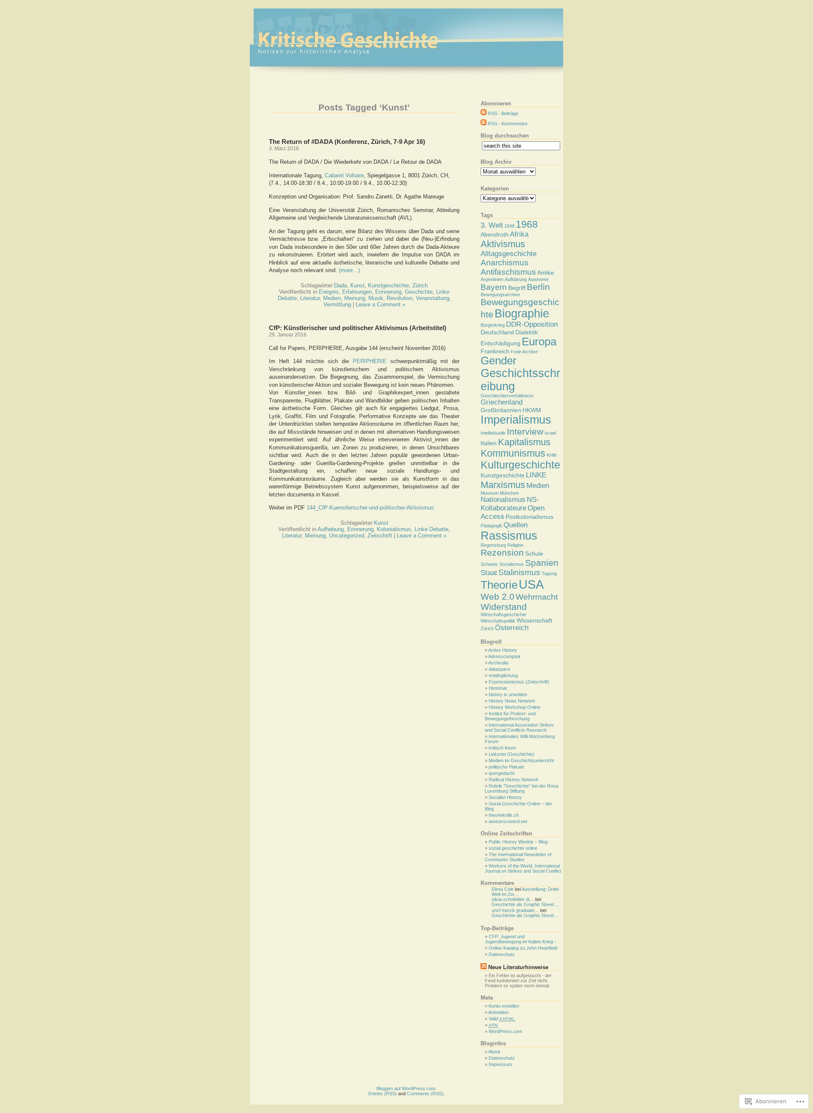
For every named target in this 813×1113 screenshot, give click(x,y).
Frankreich (495, 351)
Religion (515, 545)
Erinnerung (388, 292)
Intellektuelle (493, 432)
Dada (340, 285)
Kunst (357, 285)
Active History (502, 650)
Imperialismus (516, 419)
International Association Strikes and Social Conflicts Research (519, 727)
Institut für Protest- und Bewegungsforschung (510, 716)
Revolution (399, 298)
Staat (489, 573)
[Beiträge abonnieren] (484, 113)
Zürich (420, 285)
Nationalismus (503, 500)
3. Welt (492, 225)
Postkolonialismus (529, 516)
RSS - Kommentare (508, 123)
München (509, 493)
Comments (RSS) (425, 1093)
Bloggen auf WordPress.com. (406, 1088)
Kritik (552, 454)
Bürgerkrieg (493, 325)
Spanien (542, 563)
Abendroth (495, 234)
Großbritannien (501, 410)
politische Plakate (506, 766)
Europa (539, 341)
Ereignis (329, 292)
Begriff (516, 287)
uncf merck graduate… (515, 910)
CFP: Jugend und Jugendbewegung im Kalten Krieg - (520, 939)
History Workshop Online (514, 707)
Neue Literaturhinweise (518, 967)
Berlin (538, 287)
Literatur (310, 298)
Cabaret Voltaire (344, 175)
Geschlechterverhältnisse (507, 395)
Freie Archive (524, 351)
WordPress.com (505, 1031)
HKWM (532, 410)
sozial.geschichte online (513, 848)
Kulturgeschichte (520, 465)
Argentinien (492, 279)
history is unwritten (508, 694)
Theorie (499, 585)
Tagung (549, 573)
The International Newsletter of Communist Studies (518, 857)
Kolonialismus (394, 529)
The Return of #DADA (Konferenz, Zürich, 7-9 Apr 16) (347, 141)
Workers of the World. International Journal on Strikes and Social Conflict (523, 868)
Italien (489, 443)
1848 (509, 226)
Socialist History (505, 797)
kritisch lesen (502, 747)
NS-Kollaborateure (510, 504)
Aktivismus (503, 244)
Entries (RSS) (382, 1093)
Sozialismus (511, 564)
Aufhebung (331, 529)
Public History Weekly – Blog (518, 841)
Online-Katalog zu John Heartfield (523, 947)
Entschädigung (500, 343)
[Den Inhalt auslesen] (484, 967)
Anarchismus (504, 262)
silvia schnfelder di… (513, 899)
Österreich (511, 628)
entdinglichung (503, 675)
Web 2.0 (497, 596)
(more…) (349, 270)
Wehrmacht (537, 596)
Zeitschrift (380, 535)
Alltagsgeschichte (508, 254)
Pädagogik (491, 525)
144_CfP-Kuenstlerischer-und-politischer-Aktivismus (370, 507)
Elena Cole (503, 889)
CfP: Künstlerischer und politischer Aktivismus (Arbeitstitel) (357, 328)
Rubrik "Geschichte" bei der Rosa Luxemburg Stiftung (521, 788)
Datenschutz (502, 954)
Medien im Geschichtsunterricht (521, 760)
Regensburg (493, 545)
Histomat (498, 688)
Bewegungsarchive (500, 294)
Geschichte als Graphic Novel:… (525, 904)
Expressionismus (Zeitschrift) (519, 681)
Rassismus (509, 535)
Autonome (538, 279)
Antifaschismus (508, 271)
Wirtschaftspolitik (498, 620)
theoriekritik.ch (504, 815)
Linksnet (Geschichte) (511, 754)
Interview (525, 431)
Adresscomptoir (504, 656)
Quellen (515, 525)
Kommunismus (513, 453)
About (494, 1051)
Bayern (494, 287)
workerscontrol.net (508, 821)
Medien (332, 298)
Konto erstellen (504, 1005)
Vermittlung (337, 304)
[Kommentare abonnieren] (484, 123)
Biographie (522, 313)
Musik (375, 298)
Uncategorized (346, 535)
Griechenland (502, 402)
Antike (545, 272)
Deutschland (497, 332)
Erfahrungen (357, 292)
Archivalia (498, 662)
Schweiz (489, 564)
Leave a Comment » (380, 304)
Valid (502, 1018)
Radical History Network (514, 779)
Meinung (354, 298)
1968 (527, 224)
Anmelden (498, 1012)
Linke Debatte (431, 529)
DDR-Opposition (532, 324)
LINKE (536, 475)
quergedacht (501, 773)
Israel (550, 432)
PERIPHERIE (370, 361)
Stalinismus (519, 572)
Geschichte (419, 292)
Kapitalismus (524, 442)
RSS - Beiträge (503, 113)
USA (531, 584)
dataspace (499, 669)
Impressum (500, 1064)
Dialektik (526, 332)
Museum (489, 493)
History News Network (512, 700)
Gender (499, 360)
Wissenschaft (534, 620)
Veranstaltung (432, 298)
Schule (534, 553)
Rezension (502, 552)
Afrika (519, 234)
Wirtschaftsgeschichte (503, 614)
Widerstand (504, 607)
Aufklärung (516, 279)
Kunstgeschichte (388, 285)
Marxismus (503, 484)
